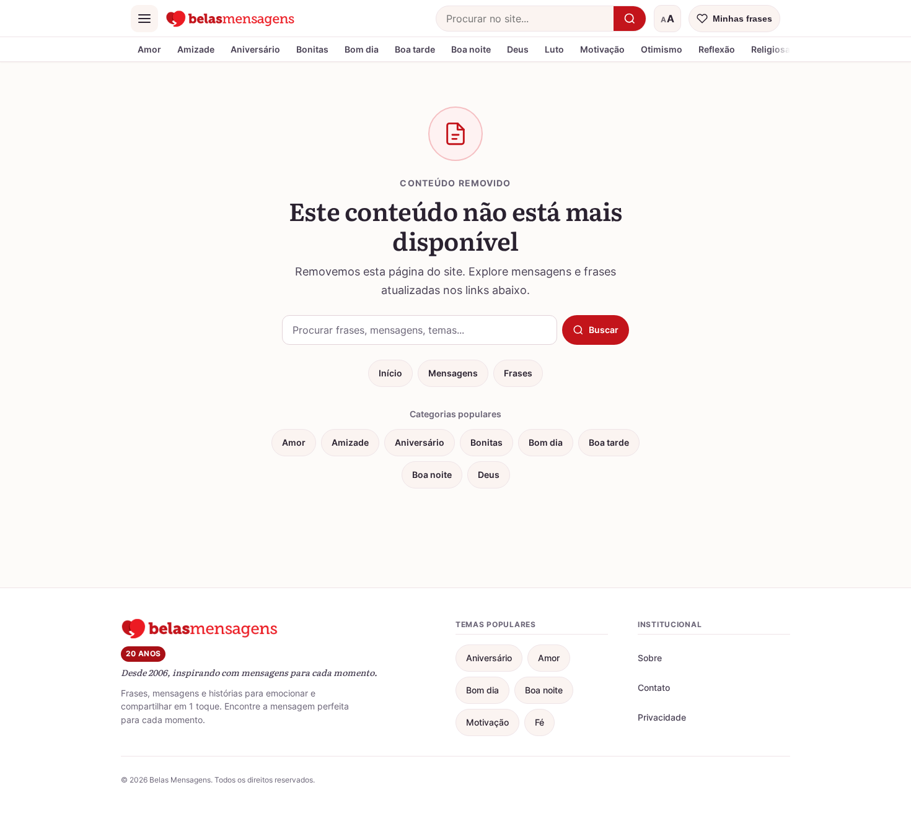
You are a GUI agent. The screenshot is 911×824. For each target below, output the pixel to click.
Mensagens (453, 373)
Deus (518, 49)
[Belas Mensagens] (230, 18)
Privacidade (662, 717)
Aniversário (255, 49)
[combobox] (525, 18)
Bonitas (312, 49)
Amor (149, 49)
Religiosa (770, 49)
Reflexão (716, 49)
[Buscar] (630, 18)
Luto (554, 49)
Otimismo (661, 49)
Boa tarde (415, 49)
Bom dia (362, 49)
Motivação (602, 49)
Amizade (195, 49)
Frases (518, 373)
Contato (654, 687)
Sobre (650, 658)
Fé (539, 722)
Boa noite (471, 49)
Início (390, 373)
